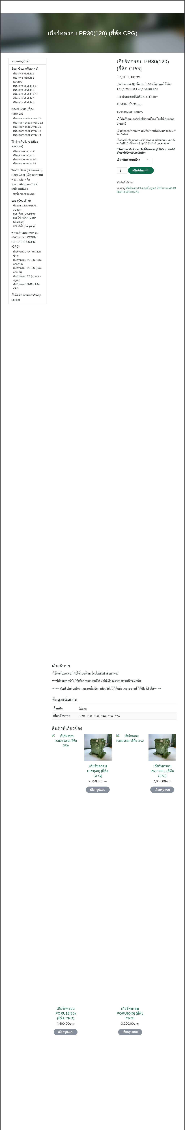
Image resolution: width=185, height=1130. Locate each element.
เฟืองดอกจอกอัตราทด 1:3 (27, 130)
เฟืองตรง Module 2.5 (24, 94)
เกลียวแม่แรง (19, 188)
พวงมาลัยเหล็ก (20, 179)
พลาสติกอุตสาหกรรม (24, 232)
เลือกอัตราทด (125, 159)
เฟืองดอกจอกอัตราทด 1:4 (27, 134)
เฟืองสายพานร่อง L (23, 155)
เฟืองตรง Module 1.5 (24, 86)
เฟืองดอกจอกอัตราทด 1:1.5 (28, 122)
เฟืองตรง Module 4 (23, 102)
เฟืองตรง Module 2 (23, 89)
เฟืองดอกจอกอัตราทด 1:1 (27, 118)
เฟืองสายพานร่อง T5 (24, 163)
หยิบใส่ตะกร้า (140, 170)
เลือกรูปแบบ (65, 1031)
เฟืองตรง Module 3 (23, 98)
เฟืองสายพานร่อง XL (24, 151)
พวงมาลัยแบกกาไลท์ (24, 184)
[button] (3, 1086)
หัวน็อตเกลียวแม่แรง (24, 193)
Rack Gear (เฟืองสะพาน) (27, 174)
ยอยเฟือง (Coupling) (24, 213)
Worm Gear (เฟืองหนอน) (26, 170)
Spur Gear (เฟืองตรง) (24, 68)
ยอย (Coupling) (21, 200)
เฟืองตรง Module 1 (23, 73)
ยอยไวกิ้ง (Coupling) (24, 226)
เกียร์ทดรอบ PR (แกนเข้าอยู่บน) (141, 188)
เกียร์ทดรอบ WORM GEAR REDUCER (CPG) (23, 242)
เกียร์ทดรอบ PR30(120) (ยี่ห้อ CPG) (92, 33)
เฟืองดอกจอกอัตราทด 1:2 (27, 126)
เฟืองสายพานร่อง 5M (24, 159)
